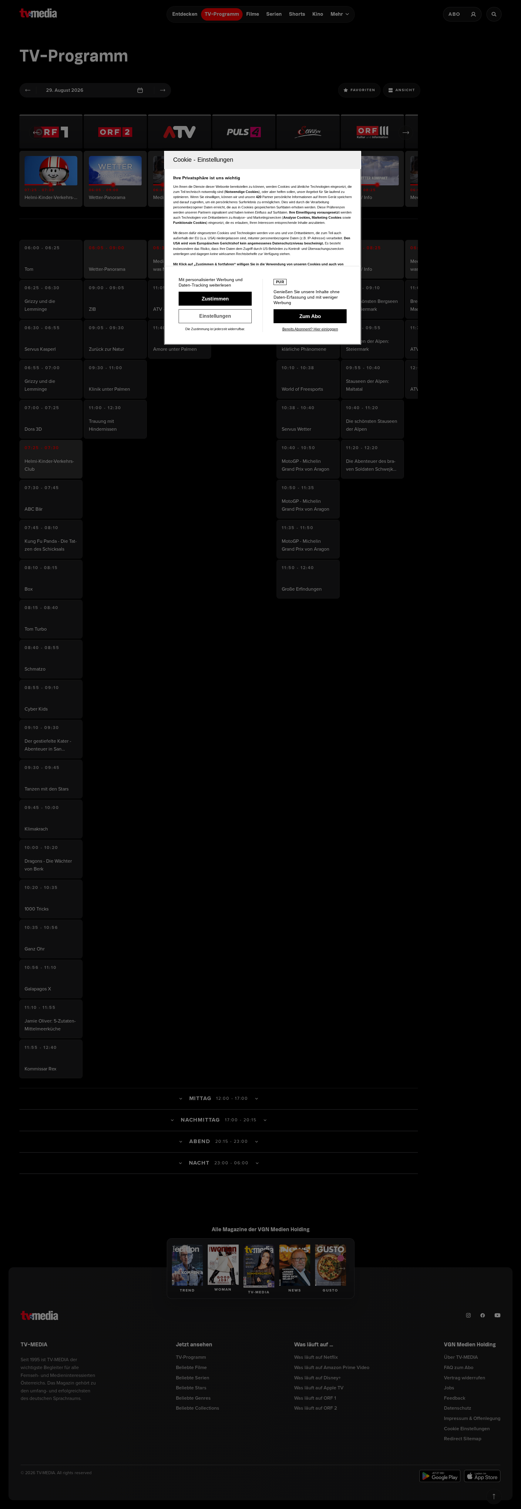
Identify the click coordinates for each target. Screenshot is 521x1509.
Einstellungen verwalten (215, 316)
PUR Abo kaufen (310, 316)
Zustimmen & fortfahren (215, 299)
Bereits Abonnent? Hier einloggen (310, 329)
